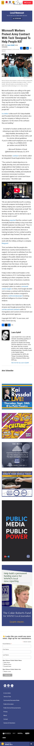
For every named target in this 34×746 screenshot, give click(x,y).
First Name (6, 649)
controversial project (15, 296)
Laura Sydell (10, 45)
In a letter (5, 114)
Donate (28, 2)
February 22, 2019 (23, 152)
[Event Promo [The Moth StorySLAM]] (17, 455)
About (5, 715)
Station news (7, 671)
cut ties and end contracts (11, 309)
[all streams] (31, 744)
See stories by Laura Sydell (20, 363)
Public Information (8, 704)
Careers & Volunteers (9, 723)
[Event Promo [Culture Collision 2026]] (17, 425)
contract (15, 156)
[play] (3, 744)
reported (13, 220)
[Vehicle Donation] (17, 484)
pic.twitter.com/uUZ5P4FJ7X (17, 145)
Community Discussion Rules (11, 700)
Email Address (7, 644)
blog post (5, 243)
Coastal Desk (7, 666)
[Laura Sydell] (6, 335)
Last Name (6, 655)
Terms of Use (7, 696)
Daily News (7, 662)
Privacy (5, 711)
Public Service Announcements (12, 708)
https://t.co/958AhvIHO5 (18, 143)
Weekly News (7, 664)
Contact (5, 719)
